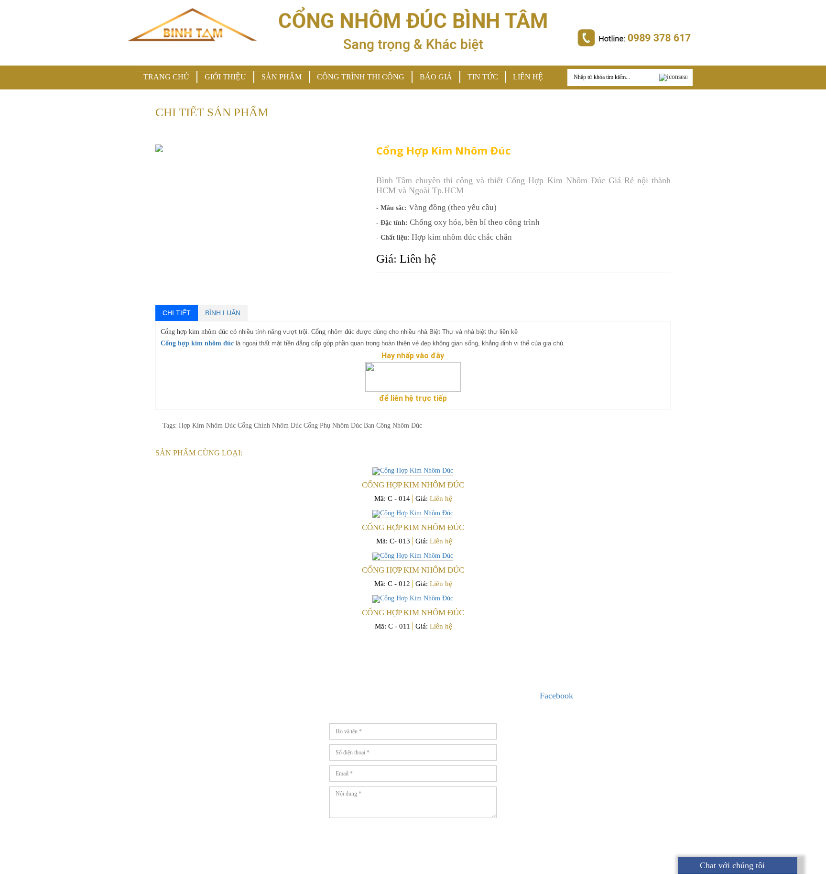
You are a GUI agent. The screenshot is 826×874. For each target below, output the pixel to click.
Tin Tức (482, 77)
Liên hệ (441, 498)
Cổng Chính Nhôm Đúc (271, 425)
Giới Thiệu (225, 77)
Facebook (556, 695)
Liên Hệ (528, 77)
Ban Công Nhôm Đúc (393, 425)
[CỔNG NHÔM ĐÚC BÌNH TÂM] (192, 53)
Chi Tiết (177, 313)
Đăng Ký (463, 829)
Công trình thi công (360, 77)
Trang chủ (166, 77)
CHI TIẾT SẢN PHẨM (211, 112)
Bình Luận (222, 313)
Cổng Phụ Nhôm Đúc (334, 425)
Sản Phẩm (281, 77)
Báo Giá (436, 77)
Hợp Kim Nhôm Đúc (208, 425)
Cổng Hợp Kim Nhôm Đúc (413, 484)
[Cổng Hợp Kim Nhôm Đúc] (413, 471)
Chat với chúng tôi (731, 865)
